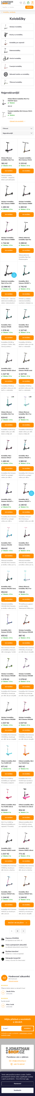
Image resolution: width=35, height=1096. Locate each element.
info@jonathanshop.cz (19, 1061)
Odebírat (27, 1028)
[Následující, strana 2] (17, 931)
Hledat (29, 7)
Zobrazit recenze (13, 981)
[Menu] (32, 2)
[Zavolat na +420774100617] (21, 2)
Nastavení (17, 1084)
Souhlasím (17, 1090)
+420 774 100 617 (19, 1064)
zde (27, 1079)
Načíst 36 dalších (16, 923)
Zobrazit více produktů (17, 121)
